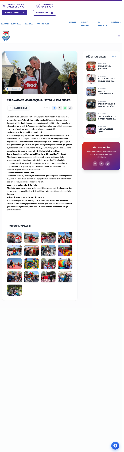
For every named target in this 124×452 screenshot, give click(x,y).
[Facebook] (54, 108)
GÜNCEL (73, 22)
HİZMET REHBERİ (85, 24)
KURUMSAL (16, 24)
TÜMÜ (114, 57)
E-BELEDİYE (102, 24)
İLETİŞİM (115, 22)
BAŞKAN (5, 24)
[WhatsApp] (65, 108)
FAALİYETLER (43, 24)
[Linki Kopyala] (70, 108)
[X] (60, 108)
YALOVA (29, 24)
